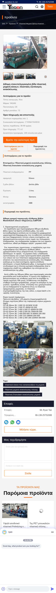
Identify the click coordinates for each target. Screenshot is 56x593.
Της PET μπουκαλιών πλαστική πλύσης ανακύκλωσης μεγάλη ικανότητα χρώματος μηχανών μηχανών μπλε (41, 525)
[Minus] (52, 532)
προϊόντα (12, 24)
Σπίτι (3, 24)
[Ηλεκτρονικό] (18, 422)
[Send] (52, 589)
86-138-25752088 (46, 2)
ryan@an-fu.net (11, 2)
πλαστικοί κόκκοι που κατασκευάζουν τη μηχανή (24, 385)
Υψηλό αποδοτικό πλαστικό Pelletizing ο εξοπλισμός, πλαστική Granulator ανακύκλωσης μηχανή (14, 525)
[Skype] (6, 422)
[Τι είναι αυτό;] (12, 422)
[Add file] (3, 589)
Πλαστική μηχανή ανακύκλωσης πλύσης (21, 390)
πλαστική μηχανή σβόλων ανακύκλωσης (33, 24)
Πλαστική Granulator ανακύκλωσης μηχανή (22, 395)
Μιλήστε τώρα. (28, 429)
